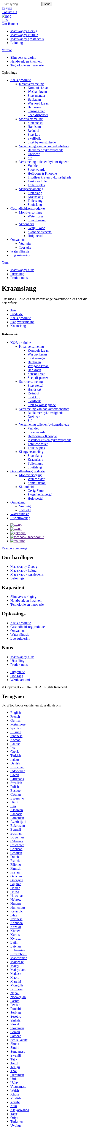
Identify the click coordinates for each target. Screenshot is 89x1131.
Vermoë (7, 50)
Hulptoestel (35, 236)
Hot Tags (16, 676)
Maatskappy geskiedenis (27, 39)
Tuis (5, 20)
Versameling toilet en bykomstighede (44, 162)
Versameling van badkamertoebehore (44, 146)
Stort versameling (31, 119)
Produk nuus (19, 278)
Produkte (16, 314)
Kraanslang (35, 197)
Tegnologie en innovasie (27, 65)
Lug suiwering (20, 255)
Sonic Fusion (37, 220)
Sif (30, 158)
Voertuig (25, 243)
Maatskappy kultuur (24, 35)
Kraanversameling (31, 84)
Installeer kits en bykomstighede (49, 177)
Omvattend (17, 239)
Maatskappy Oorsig (23, 31)
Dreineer (34, 154)
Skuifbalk (34, 138)
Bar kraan (34, 107)
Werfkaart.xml (20, 680)
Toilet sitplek (36, 185)
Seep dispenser (38, 115)
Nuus (5, 262)
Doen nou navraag (14, 548)
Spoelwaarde (36, 169)
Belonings (17, 43)
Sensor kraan (36, 111)
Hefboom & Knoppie (42, 173)
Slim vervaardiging (23, 57)
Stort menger (36, 95)
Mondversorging (30, 212)
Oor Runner (10, 24)
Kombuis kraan (38, 88)
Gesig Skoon (36, 228)
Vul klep (33, 165)
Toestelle (25, 247)
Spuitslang (35, 204)
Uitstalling (17, 274)
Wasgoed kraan (38, 103)
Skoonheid (26, 224)
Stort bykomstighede (42, 142)
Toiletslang (35, 201)
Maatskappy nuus (22, 270)
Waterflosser (36, 216)
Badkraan (34, 99)
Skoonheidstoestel (40, 232)
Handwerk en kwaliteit (25, 61)
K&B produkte (20, 80)
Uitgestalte (17, 672)
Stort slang (35, 193)
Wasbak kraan (37, 91)
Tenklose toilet (38, 181)
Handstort (34, 127)
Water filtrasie (19, 251)
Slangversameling (31, 189)
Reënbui (33, 130)
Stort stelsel (35, 123)
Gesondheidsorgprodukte (27, 208)
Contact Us (9, 12)
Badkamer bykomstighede (45, 150)
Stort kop (34, 134)
